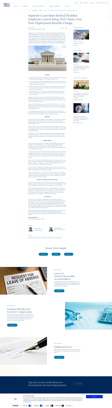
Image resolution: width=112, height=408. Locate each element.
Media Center (86, 2)
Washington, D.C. (40, 230)
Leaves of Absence (46, 213)
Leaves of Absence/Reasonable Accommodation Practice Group (47, 210)
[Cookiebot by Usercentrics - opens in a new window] (15, 406)
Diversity (76, 2)
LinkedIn (30, 218)
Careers (81, 2)
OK (94, 396)
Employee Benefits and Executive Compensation (37, 237)
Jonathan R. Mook (32, 29)
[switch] (41, 406)
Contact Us (92, 2)
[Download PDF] (59, 28)
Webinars (38, 218)
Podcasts (42, 218)
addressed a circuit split (36, 111)
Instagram (34, 218)
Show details (68, 405)
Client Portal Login (99, 2)
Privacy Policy (28, 401)
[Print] (62, 28)
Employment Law (37, 213)
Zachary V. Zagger (41, 29)
